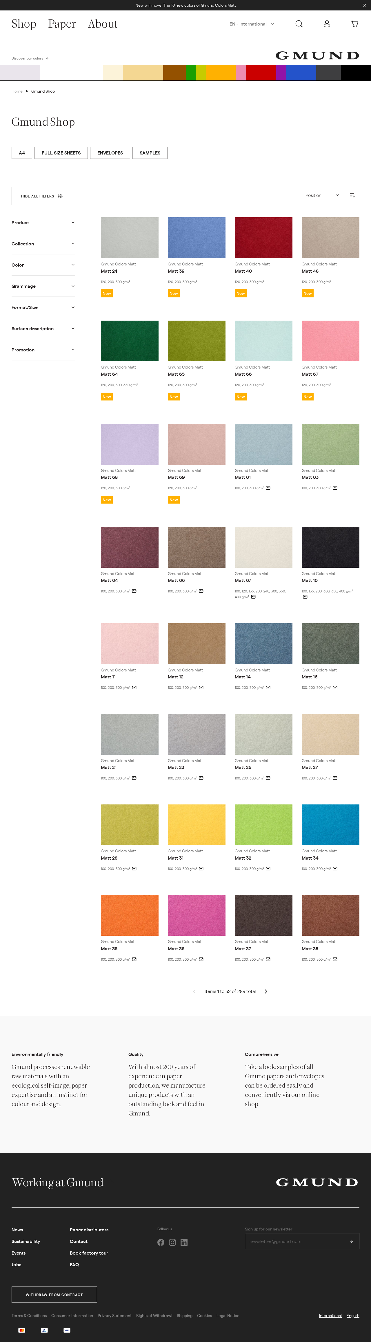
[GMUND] (317, 55)
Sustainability (26, 1241)
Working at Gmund (58, 1182)
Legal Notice (228, 1315)
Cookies (204, 1315)
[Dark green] (191, 72)
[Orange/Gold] (221, 72)
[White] (71, 72)
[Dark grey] (328, 72)
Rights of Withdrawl (154, 1315)
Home (17, 91)
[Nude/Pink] (241, 72)
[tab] (42, 196)
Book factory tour (89, 1253)
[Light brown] (143, 72)
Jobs (16, 1264)
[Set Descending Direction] (352, 195)
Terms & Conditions (29, 1315)
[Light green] (201, 72)
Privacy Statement (115, 1315)
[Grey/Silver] (20, 72)
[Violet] (281, 72)
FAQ (74, 1264)
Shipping (184, 1315)
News (17, 1229)
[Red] (261, 72)
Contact (79, 1241)
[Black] (356, 72)
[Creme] (113, 72)
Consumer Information (72, 1315)
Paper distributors (89, 1229)
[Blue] (301, 72)
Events (19, 1253)
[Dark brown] (174, 72)
